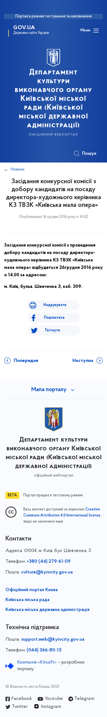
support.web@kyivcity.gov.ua (52, 639)
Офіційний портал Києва (31, 590)
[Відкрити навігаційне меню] (96, 30)
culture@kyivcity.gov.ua (47, 572)
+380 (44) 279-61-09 (49, 561)
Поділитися (54, 318)
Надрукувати (54, 305)
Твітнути (52, 330)
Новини (17, 169)
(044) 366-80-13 (44, 650)
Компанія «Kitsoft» (37, 662)
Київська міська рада (27, 599)
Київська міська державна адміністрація (47, 609)
